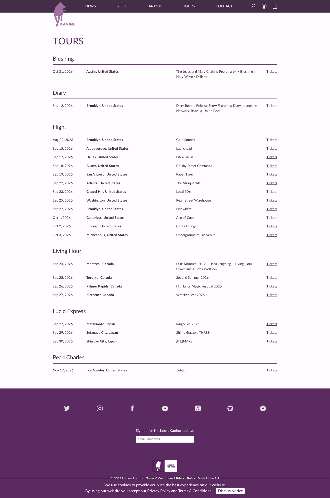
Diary (59, 93)
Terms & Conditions (159, 478)
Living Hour (67, 251)
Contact (224, 6)
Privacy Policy (186, 478)
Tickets (271, 71)
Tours (189, 6)
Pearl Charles (69, 357)
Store (122, 6)
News (90, 6)
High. (59, 127)
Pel (217, 478)
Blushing (63, 59)
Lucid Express (69, 311)
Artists (155, 6)
